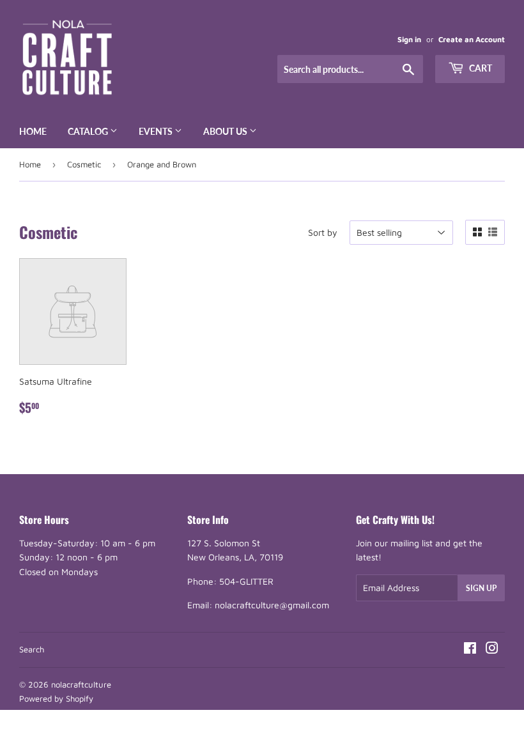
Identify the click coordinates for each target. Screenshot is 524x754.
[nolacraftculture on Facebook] (470, 649)
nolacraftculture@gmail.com (272, 604)
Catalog (89, 131)
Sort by (322, 232)
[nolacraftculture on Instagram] (492, 649)
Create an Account (471, 39)
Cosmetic (84, 164)
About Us (226, 131)
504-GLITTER (246, 581)
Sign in (409, 39)
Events (156, 131)
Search (31, 649)
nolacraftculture (81, 684)
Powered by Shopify (56, 698)
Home (33, 131)
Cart (479, 68)
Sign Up (481, 588)
